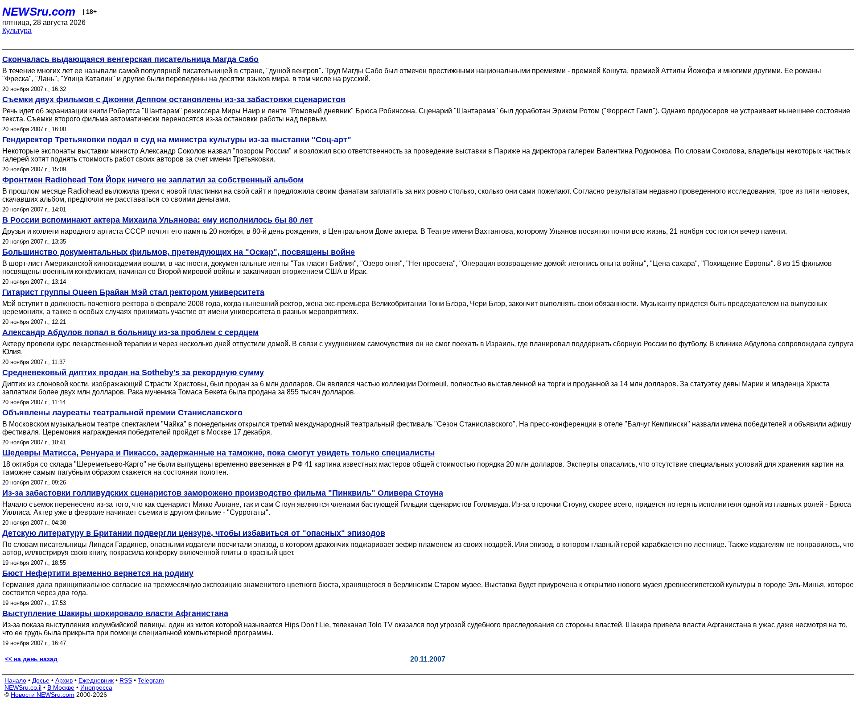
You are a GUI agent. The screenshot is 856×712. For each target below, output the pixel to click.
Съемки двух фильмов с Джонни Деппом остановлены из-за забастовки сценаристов (174, 99)
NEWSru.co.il (22, 687)
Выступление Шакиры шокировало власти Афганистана (115, 613)
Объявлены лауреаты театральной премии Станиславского (122, 412)
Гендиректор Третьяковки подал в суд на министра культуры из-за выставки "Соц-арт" (176, 139)
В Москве (60, 687)
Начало (15, 680)
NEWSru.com (38, 11)
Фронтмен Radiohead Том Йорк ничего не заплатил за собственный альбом (153, 179)
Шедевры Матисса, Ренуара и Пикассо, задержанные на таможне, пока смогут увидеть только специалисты (218, 452)
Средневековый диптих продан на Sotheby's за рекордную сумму (133, 372)
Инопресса (96, 687)
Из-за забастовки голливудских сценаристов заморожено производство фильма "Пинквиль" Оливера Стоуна (222, 492)
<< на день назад (31, 658)
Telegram (151, 680)
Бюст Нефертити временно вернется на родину (97, 573)
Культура (17, 30)
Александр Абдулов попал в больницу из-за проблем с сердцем (130, 332)
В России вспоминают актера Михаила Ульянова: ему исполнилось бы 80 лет (157, 219)
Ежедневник (96, 680)
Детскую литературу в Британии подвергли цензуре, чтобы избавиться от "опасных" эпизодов (193, 533)
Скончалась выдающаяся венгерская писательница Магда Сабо (130, 59)
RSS (125, 680)
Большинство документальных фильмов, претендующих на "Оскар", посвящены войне (178, 252)
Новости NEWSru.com (42, 694)
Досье (40, 680)
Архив (64, 680)
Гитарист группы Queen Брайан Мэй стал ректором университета (133, 292)
